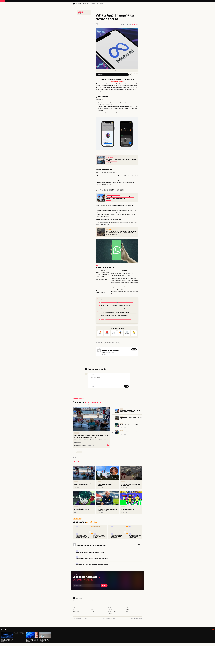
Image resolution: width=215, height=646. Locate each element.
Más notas (104, 354)
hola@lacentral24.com (112, 611)
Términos (140, 618)
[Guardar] (139, 3)
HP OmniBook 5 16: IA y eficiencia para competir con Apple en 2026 (117, 302)
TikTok (127, 611)
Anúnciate (110, 613)
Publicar (126, 386)
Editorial (109, 607)
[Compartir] (137, 74)
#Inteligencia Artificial (109, 342)
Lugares (92, 609)
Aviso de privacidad (134, 618)
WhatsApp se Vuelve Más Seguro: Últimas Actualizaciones (114, 315)
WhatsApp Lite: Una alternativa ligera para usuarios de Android (116, 319)
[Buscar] (134, 3)
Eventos (92, 606)
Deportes (93, 3)
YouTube (127, 609)
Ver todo (212, 629)
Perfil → (139, 544)
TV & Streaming (76, 611)
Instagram (128, 606)
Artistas (91, 607)
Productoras (92, 611)
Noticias (84, 3)
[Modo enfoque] (136, 3)
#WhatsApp (117, 342)
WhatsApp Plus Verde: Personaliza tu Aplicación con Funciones (115, 305)
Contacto (101, 3)
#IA (102, 342)
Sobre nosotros (111, 606)
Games (97, 3)
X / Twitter (128, 607)
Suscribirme (104, 585)
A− (130, 74)
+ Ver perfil (134, 349)
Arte (73, 609)
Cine (73, 606)
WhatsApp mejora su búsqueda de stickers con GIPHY (113, 308)
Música (88, 3)
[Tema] (141, 3)
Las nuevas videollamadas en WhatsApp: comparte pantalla (115, 312)
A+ (133, 74)
